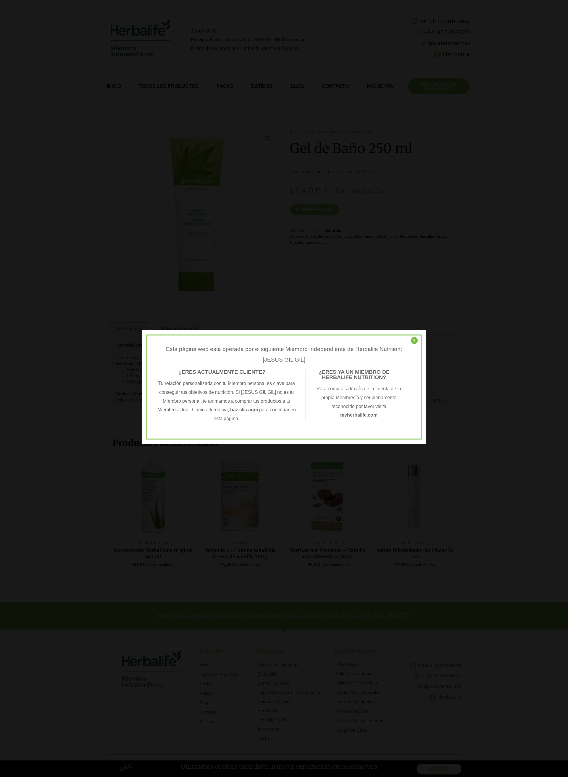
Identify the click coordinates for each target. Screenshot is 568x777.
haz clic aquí (244, 409)
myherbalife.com (358, 415)
